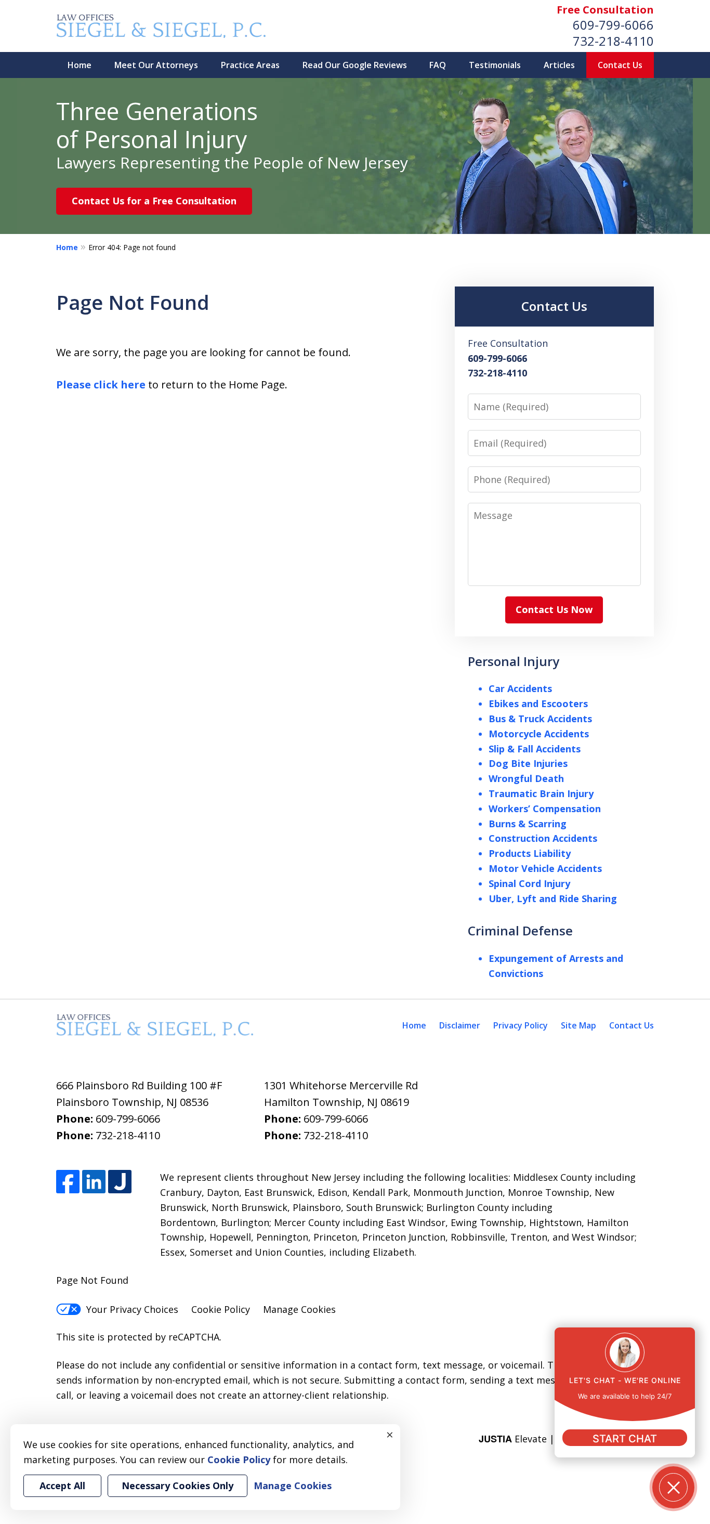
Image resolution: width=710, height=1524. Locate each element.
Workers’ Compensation (545, 808)
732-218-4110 (613, 40)
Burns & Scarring (528, 823)
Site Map (578, 1025)
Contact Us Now (554, 609)
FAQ (437, 65)
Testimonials (495, 65)
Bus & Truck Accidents (540, 718)
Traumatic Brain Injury (541, 793)
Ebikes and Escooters (538, 703)
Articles (559, 65)
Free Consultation (605, 10)
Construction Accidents (543, 838)
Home (79, 65)
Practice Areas (250, 65)
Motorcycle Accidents (539, 733)
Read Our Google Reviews (355, 65)
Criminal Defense (520, 930)
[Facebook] (68, 1181)
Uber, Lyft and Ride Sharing (553, 898)
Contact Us (620, 65)
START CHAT (625, 1438)
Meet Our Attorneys (156, 65)
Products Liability (530, 853)
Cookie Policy (220, 1309)
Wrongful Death (526, 778)
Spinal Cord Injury (529, 883)
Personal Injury (513, 661)
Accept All (62, 1485)
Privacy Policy (520, 1025)
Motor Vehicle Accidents (545, 868)
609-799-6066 (613, 24)
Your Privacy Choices (132, 1309)
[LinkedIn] (94, 1181)
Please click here (101, 384)
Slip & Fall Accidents (535, 749)
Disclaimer (459, 1025)
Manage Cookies (299, 1309)
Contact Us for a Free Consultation (154, 200)
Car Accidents (520, 688)
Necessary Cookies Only (177, 1485)
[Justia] (120, 1181)
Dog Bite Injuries (528, 763)
